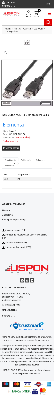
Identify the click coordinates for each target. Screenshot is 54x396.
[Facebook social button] (22, 280)
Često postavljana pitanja (14, 219)
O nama (6, 210)
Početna (8, 29)
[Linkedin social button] (32, 280)
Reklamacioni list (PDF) (16, 242)
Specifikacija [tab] (10, 160)
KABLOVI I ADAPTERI (22, 29)
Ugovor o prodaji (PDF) (15, 230)
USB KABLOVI (39, 29)
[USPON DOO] (11, 13)
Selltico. (37, 373)
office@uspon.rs (12, 304)
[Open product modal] (5, 52)
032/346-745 (8, 6)
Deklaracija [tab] (26, 160)
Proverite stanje (11, 148)
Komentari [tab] (10, 165)
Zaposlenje (7, 215)
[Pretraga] (48, 22)
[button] (27, 42)
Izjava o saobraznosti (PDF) (18, 247)
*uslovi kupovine (10, 141)
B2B (48, 4)
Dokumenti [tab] (40, 160)
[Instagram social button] (27, 280)
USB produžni (12, 31)
